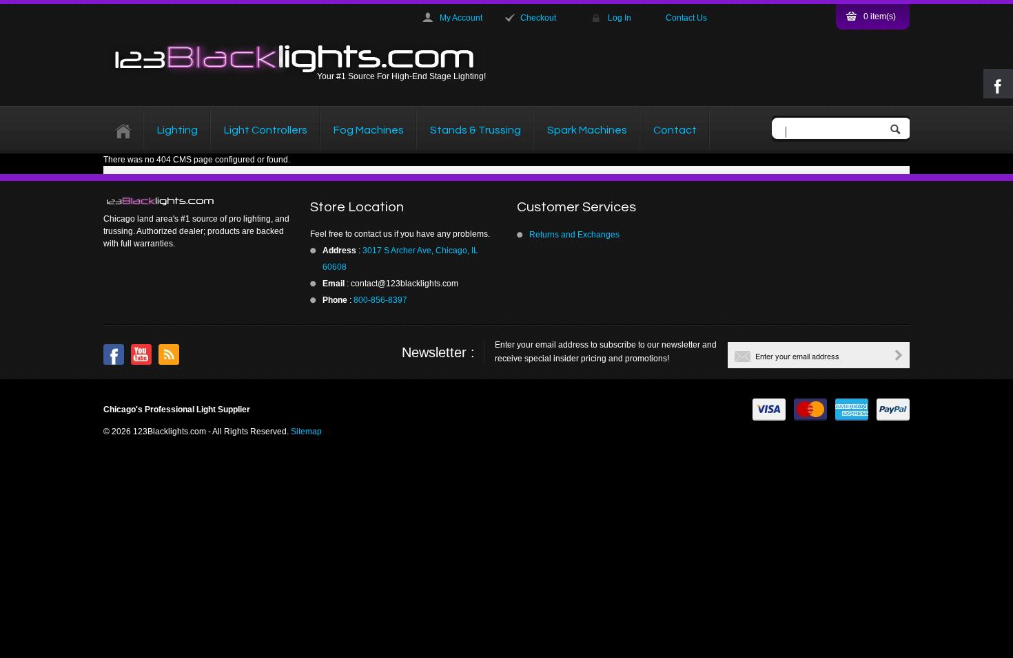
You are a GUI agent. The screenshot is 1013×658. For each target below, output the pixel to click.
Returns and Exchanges (574, 235)
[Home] (123, 130)
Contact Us (686, 18)
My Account (461, 18)
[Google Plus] (168, 354)
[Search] (899, 130)
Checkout (538, 18)
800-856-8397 (380, 300)
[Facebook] (113, 354)
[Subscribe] (899, 355)
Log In (619, 18)
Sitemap (306, 431)
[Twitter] (141, 354)
